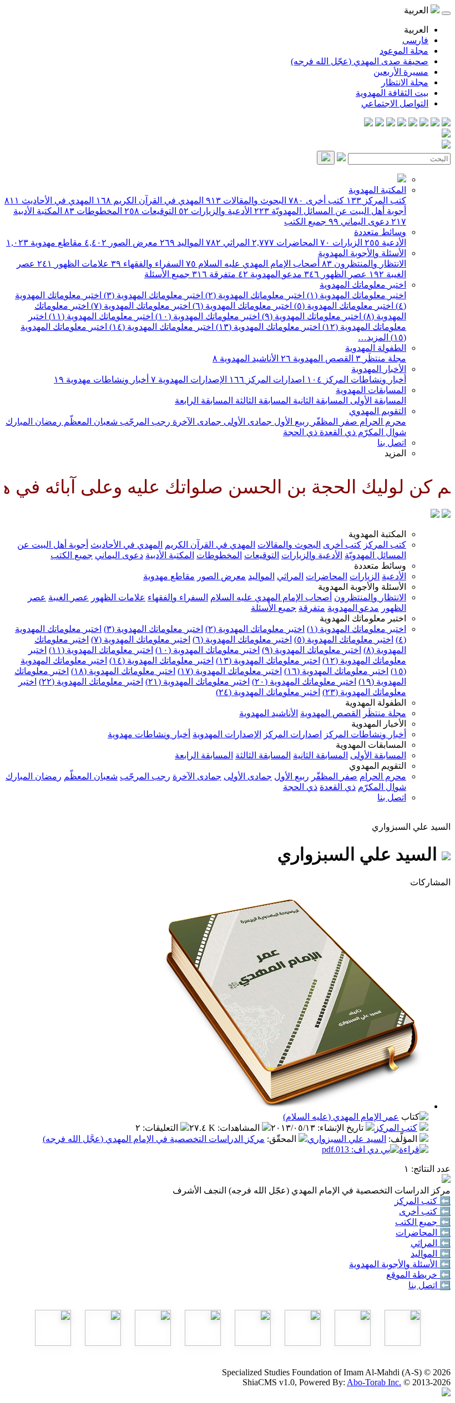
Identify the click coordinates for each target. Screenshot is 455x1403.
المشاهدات (240, 1127)
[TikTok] (379, 123)
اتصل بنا (391, 442)
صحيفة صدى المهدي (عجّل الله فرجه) (359, 61)
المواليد (182, 242)
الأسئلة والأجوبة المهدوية (362, 253)
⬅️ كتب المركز (423, 1201)
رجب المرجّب (144, 421)
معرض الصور (121, 242)
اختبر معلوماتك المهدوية (363, 284)
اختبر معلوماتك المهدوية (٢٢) (91, 681)
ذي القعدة (336, 432)
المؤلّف (404, 1139)
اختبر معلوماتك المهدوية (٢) (254, 295)
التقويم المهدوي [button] (377, 766)
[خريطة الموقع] (368, 123)
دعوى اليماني (358, 221)
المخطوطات (93, 211)
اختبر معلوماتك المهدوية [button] (363, 618)
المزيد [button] (395, 453)
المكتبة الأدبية (169, 555)
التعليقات (161, 1127)
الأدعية (385, 242)
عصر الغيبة (68, 597)
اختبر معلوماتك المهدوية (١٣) (267, 326)
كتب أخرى (316, 200)
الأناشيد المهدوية (246, 358)
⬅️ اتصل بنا (429, 1285)
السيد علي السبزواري (346, 1139)
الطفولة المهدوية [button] (375, 702)
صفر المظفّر (333, 421)
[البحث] (326, 158)
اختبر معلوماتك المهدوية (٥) (342, 305)
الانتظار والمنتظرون (364, 263)
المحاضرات (285, 242)
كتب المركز (376, 200)
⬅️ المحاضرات (423, 1232)
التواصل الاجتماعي (394, 103)
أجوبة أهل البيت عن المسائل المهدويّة (330, 211)
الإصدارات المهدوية (189, 379)
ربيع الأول (290, 421)
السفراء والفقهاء (147, 263)
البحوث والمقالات (246, 200)
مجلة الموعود (404, 50)
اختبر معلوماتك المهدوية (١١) (100, 316)
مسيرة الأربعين (400, 71)
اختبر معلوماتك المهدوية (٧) (139, 305)
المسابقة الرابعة (204, 400)
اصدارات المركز (267, 379)
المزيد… (373, 337)
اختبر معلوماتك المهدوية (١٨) (123, 671)
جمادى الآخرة (195, 421)
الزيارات (341, 242)
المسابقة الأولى (377, 400)
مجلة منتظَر (381, 358)
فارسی (415, 40)
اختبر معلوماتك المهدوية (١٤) (160, 326)
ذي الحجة (300, 432)
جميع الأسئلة (167, 274)
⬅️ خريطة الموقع (418, 1274)
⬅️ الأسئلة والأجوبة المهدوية (400, 1264)
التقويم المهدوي (377, 411)
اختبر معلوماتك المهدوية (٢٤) (268, 692)
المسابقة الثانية (319, 400)
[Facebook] (446, 123)
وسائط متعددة (380, 232)
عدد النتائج (432, 1169)
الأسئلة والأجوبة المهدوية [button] (362, 586)
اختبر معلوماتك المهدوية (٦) (241, 305)
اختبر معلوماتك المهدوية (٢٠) (304, 681)
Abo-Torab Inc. (374, 1382)
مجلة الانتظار (404, 82)
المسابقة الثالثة (262, 400)
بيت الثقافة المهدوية (392, 93)
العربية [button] (417, 10)
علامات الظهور (73, 263)
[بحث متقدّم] (341, 158)
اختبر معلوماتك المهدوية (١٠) (206, 316)
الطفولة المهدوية (375, 348)
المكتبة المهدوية (377, 190)
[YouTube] (401, 123)
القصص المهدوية (317, 358)
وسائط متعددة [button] (380, 565)
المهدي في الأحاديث (49, 200)
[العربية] (435, 514)
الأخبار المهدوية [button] (378, 723)
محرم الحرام (381, 421)
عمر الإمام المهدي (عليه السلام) (341, 1116)
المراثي (228, 242)
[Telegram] (435, 123)
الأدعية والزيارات (215, 211)
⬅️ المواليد (431, 1253)
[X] (423, 123)
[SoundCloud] (390, 123)
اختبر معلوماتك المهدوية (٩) (310, 316)
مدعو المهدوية (270, 274)
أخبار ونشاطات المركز (356, 379)
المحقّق (282, 1139)
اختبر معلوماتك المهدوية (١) (355, 295)
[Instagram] (412, 123)
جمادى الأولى (246, 421)
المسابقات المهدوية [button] (371, 744)
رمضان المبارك (34, 421)
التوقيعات (150, 211)
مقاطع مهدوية (44, 242)
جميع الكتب (305, 221)
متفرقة (214, 274)
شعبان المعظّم (90, 421)
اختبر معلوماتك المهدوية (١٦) (336, 671)
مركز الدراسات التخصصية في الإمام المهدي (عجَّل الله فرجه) (154, 1139)
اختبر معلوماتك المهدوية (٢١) (197, 681)
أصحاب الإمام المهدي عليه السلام (253, 263)
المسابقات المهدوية (371, 390)
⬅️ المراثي (431, 1243)
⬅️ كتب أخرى (425, 1211)
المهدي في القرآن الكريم (150, 200)
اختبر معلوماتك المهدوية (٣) (152, 295)
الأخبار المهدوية (378, 369)
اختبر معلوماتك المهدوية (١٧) (230, 671)
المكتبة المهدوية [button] (377, 534)
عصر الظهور (335, 274)
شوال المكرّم (381, 432)
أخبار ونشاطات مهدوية (101, 379)
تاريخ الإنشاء (341, 1127)
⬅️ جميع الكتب (423, 1222)
